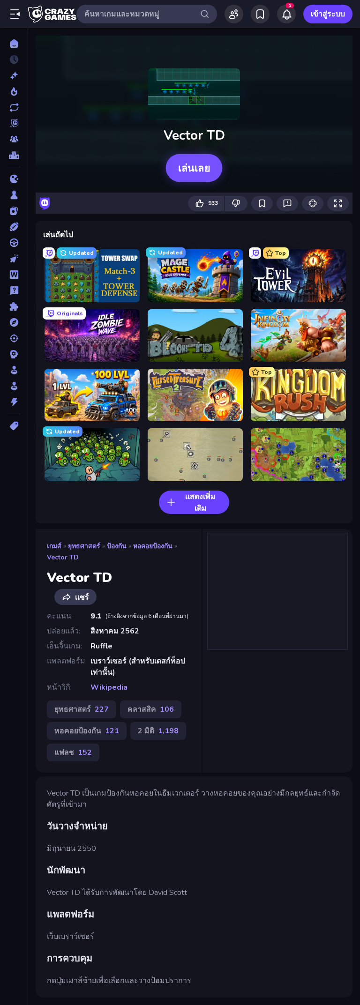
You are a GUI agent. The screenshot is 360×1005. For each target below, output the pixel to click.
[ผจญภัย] (14, 322)
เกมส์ (54, 546)
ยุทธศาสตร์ (84, 546)
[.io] (14, 179)
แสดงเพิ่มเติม (200, 502)
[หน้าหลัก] (14, 44)
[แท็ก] (14, 426)
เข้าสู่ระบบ (328, 14)
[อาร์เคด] (14, 386)
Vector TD (63, 557)
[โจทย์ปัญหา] (14, 290)
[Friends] (234, 14)
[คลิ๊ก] (14, 259)
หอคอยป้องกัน (152, 546)
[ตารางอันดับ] (14, 155)
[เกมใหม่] (14, 75)
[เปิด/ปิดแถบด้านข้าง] (15, 14)
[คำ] (14, 275)
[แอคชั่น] (14, 402)
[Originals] (14, 123)
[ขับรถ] (14, 243)
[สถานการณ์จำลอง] (14, 370)
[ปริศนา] (14, 306)
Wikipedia (109, 687)
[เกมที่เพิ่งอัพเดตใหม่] (14, 107)
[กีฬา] (14, 227)
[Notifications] (286, 14)
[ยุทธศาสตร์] (14, 354)
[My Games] (260, 14)
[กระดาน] (14, 195)
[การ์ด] (14, 211)
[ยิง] (14, 338)
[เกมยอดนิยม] (14, 91)
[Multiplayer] (14, 139)
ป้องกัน (117, 546)
